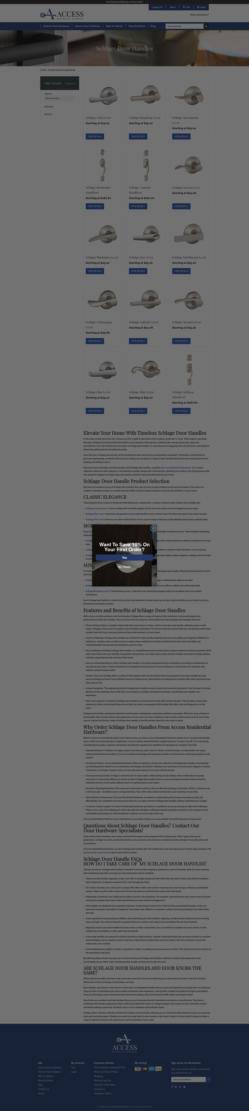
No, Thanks (124, 567)
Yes (124, 557)
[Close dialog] (153, 528)
